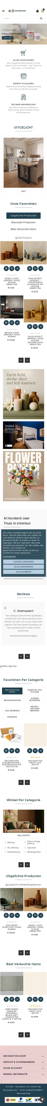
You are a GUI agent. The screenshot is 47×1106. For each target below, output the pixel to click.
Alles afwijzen (23, 571)
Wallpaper (23, 835)
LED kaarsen (12, 710)
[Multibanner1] (23, 394)
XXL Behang (13, 848)
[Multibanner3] (23, 476)
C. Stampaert (24, 611)
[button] (20, 43)
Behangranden (34, 852)
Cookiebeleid (9, 556)
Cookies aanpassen (23, 561)
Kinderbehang (13, 852)
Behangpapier (12, 700)
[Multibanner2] (23, 435)
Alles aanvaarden (23, 566)
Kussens (12, 717)
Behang (11, 842)
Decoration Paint (12, 691)
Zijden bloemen (34, 699)
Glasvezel (31, 848)
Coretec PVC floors (34, 691)
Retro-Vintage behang (34, 708)
